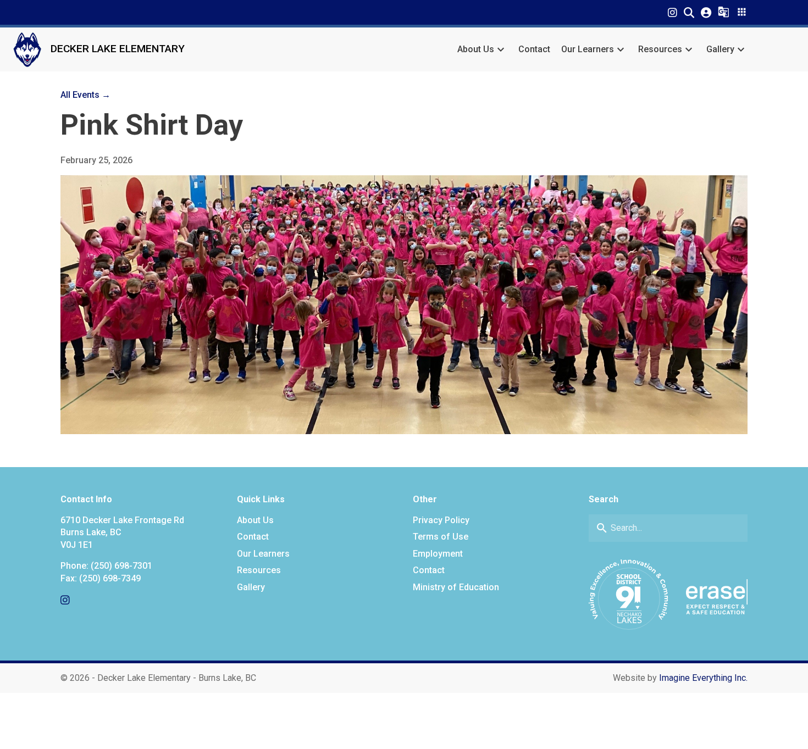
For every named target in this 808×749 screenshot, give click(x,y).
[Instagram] (672, 12)
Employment (438, 553)
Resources (660, 49)
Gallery (720, 49)
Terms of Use (440, 536)
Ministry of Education (456, 587)
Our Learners (587, 49)
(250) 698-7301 (121, 566)
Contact (534, 49)
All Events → (85, 95)
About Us (475, 49)
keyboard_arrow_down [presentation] (500, 49)
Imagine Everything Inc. (703, 678)
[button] (689, 12)
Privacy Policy (441, 520)
